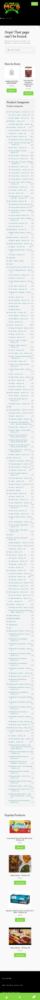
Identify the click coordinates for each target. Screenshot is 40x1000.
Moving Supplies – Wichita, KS (20, 542)
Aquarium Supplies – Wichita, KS (21, 598)
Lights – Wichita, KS (17, 481)
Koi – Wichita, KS (16, 601)
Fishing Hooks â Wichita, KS (19, 207)
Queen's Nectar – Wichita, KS (20, 240)
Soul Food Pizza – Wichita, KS (20, 303)
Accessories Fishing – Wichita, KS (21, 139)
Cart (31, 996)
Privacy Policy (15, 992)
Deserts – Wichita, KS (17, 278)
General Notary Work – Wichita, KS (21, 124)
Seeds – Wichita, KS (17, 742)
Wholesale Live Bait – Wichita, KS (21, 673)
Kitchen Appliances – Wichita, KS (21, 478)
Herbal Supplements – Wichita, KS (19, 410)
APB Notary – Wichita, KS (16, 121)
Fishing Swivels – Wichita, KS (20, 169)
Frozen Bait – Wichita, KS (19, 187)
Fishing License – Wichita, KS (20, 115)
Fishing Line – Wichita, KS (19, 158)
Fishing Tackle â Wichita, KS (20, 215)
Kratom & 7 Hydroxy (14, 490)
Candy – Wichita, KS (17, 334)
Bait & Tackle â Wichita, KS (17, 201)
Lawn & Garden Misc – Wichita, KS (21, 502)
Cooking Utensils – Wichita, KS (20, 467)
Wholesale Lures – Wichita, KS (20, 676)
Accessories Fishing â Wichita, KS (21, 204)
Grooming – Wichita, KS (18, 579)
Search (20, 997)
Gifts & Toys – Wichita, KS (17, 312)
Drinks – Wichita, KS (17, 350)
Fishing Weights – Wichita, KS (20, 179)
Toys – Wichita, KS (17, 322)
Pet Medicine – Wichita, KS (19, 586)
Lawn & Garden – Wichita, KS (17, 493)
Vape (10, 627)
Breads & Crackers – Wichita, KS (21, 328)
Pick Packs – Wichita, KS (18, 286)
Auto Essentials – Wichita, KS (20, 130)
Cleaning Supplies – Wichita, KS (21, 464)
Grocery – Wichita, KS (15, 325)
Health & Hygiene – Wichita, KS (18, 392)
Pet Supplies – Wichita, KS (17, 570)
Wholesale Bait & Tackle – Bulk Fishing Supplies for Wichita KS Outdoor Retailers (21, 746)
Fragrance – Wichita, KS (18, 470)
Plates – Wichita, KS (17, 383)
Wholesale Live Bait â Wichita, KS (21, 721)
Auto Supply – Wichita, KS (17, 127)
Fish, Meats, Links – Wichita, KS (21, 353)
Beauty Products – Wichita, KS (18, 237)
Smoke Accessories (14, 615)
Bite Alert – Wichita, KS (18, 147)
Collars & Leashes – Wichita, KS (21, 573)
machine (11, 534)
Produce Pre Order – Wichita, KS (21, 607)
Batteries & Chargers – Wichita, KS (22, 461)
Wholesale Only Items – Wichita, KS (20, 727)
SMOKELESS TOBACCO (14, 618)
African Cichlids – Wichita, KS (20, 595)
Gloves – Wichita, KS (17, 496)
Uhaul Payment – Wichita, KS (19, 118)
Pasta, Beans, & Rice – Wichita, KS (22, 377)
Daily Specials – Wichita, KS (20, 275)
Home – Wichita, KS (14, 457)
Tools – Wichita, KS (17, 487)
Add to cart (12, 90)
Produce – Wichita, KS (17, 386)
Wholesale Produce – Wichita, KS (21, 786)
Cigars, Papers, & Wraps (16, 260)
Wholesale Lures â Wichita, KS (20, 724)
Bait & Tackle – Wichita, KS (17, 136)
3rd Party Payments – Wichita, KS (19, 112)
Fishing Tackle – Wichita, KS (20, 172)
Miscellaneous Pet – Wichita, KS (21, 582)
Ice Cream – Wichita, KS (18, 361)
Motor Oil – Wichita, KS (18, 133)
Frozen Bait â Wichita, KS (19, 223)
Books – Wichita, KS (17, 416)
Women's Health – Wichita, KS (20, 454)
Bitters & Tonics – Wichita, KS (20, 413)
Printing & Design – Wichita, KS (21, 545)
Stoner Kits (12, 621)
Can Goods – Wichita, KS (18, 331)
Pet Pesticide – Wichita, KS (19, 589)
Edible (11, 264)
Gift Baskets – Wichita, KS (19, 315)
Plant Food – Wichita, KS (18, 510)
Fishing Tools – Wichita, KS (19, 176)
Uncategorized (13, 624)
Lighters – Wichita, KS (18, 735)
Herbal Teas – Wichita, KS (19, 427)
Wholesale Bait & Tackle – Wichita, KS (21, 631)
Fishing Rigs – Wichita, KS (19, 166)
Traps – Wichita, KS (17, 567)
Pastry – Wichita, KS (15, 552)
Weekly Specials (16, 309)
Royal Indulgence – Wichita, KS (20, 389)
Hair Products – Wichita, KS (19, 395)
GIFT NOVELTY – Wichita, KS (19, 318)
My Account (6, 997)
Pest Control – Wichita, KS (17, 555)
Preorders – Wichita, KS (16, 604)
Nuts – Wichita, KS (17, 374)
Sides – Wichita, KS (17, 297)
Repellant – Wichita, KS (18, 564)
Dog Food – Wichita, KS (18, 576)
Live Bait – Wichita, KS (18, 190)
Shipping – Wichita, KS (18, 548)
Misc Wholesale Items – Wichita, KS (22, 738)
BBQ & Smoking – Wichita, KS (17, 229)
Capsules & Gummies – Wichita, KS (21, 419)
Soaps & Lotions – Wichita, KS (20, 403)
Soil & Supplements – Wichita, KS (21, 521)
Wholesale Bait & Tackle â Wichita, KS (21, 684)
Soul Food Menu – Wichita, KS (20, 300)
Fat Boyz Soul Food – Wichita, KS (19, 267)
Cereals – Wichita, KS (17, 337)
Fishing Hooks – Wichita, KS (19, 155)
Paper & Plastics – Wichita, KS (20, 484)
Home (3, 18)
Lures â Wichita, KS (17, 226)
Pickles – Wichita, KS (17, 380)
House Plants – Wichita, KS (19, 499)
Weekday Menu (15, 306)
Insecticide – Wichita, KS (19, 561)
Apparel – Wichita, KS (17, 246)
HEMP (10, 406)
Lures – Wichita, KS (17, 193)
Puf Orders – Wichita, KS (18, 289)
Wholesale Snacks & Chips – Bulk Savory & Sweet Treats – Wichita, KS (21, 795)
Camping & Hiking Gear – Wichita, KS (20, 243)
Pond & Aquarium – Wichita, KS (18, 592)
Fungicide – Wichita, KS (18, 558)
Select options (20, 883)
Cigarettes (12, 257)
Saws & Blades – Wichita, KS (19, 513)
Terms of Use (6, 992)
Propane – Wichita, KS (17, 254)
